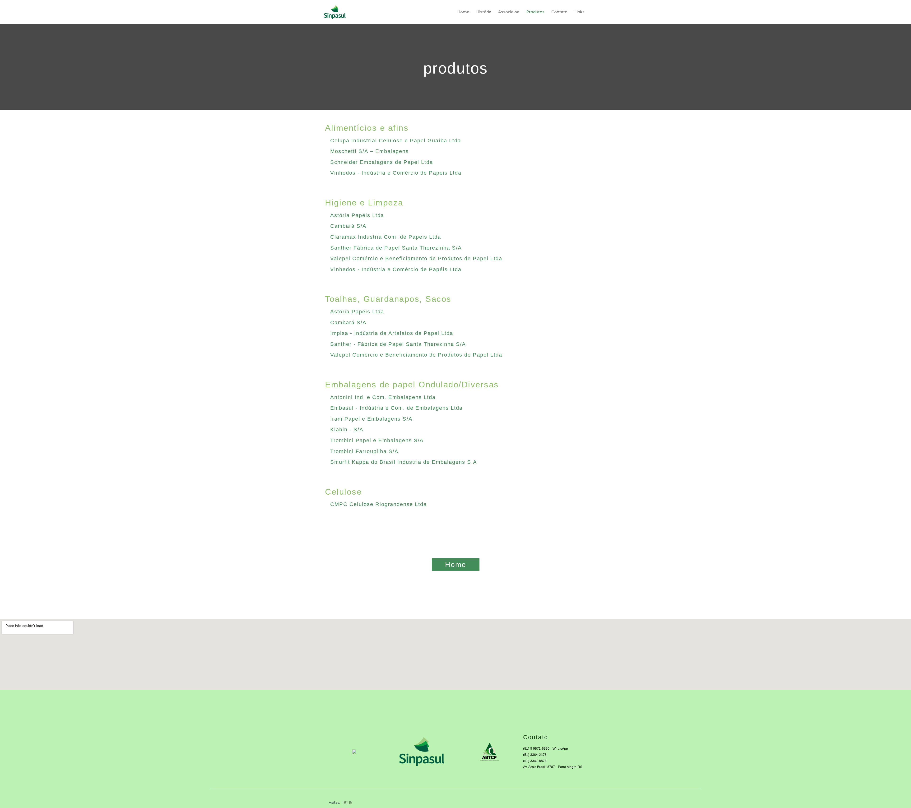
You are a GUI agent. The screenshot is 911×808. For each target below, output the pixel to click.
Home (463, 12)
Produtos (535, 12)
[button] (377, 440)
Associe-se (508, 12)
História (483, 12)
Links (579, 12)
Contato (559, 12)
